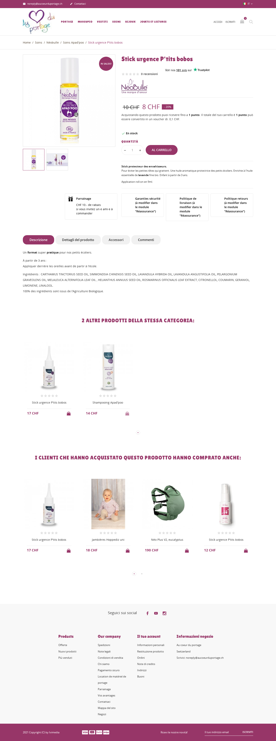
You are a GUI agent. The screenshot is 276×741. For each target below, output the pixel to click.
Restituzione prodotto (150, 651)
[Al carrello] (69, 412)
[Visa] (85, 732)
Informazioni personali (150, 645)
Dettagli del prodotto (78, 240)
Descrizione (38, 240)
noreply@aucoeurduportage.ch (42, 3)
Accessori (116, 240)
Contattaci (78, 3)
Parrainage (104, 689)
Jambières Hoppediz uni (108, 540)
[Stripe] (106, 732)
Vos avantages (106, 695)
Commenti (146, 240)
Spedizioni (104, 645)
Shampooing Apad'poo (108, 402)
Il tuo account (148, 636)
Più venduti (65, 658)
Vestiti (102, 21)
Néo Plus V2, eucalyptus (167, 540)
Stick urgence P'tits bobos (49, 402)
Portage (67, 21)
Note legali (104, 651)
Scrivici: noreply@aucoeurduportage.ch (200, 658)
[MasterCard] (92, 732)
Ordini (141, 658)
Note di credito (146, 664)
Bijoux (130, 21)
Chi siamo (104, 664)
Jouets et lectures (153, 21)
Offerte (62, 645)
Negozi (102, 714)
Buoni (140, 676)
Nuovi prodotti (67, 651)
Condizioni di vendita (110, 658)
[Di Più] (53, 426)
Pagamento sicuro (109, 670)
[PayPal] (99, 732)
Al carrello (162, 150)
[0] (242, 21)
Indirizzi (141, 670)
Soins (116, 21)
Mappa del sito (107, 708)
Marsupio (85, 21)
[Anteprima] (45, 426)
